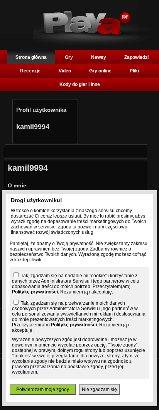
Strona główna (31, 57)
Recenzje (30, 71)
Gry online (100, 71)
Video (65, 71)
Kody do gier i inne (79, 84)
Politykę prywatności (35, 292)
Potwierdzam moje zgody (42, 389)
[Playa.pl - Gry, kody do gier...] (93, 43)
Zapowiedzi (136, 57)
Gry (69, 57)
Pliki (134, 71)
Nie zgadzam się (99, 389)
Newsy (98, 57)
